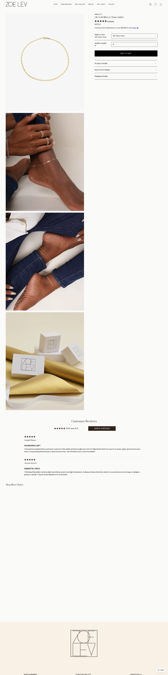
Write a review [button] (102, 428)
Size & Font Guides (102, 70)
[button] (55, 4)
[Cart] (161, 4)
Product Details (101, 63)
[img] (29, 437)
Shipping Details (101, 76)
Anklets (98, 14)
